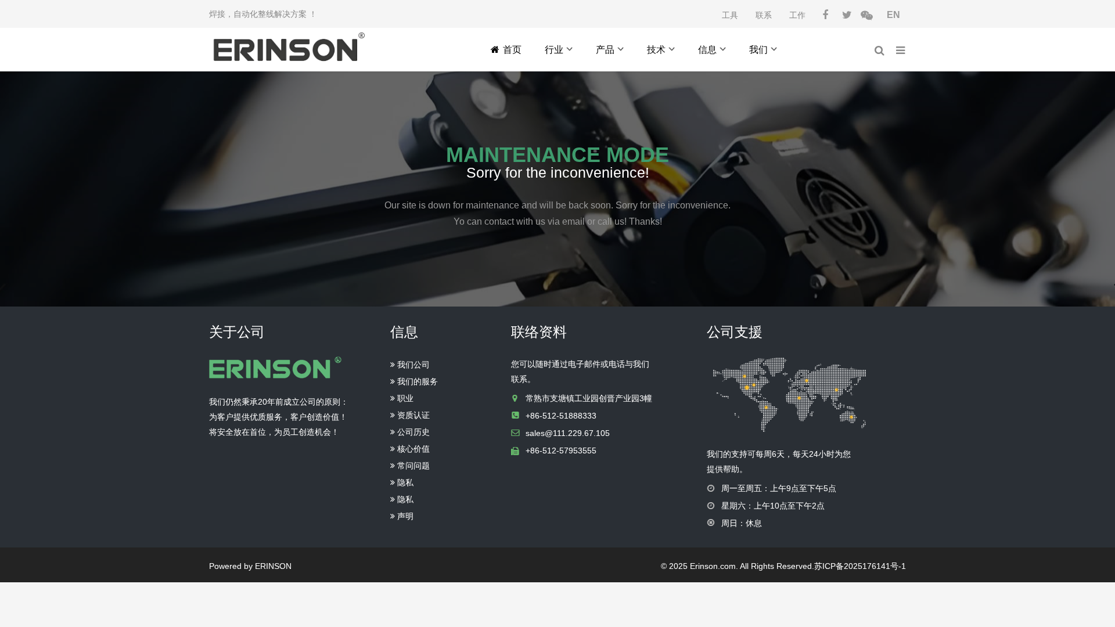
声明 (404, 516)
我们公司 (412, 364)
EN (893, 15)
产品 (605, 50)
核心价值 (412, 448)
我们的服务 (416, 381)
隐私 (404, 482)
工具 (730, 15)
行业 (554, 50)
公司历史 (412, 432)
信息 (707, 50)
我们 (758, 50)
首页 (512, 50)
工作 (797, 15)
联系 (764, 15)
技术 (656, 50)
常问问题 (412, 465)
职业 (404, 398)
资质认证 (412, 415)
